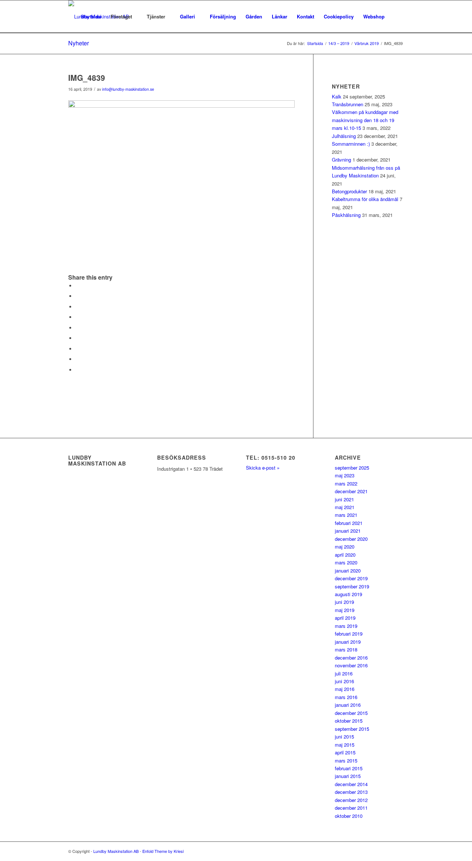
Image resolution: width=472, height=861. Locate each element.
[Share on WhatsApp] (77, 306)
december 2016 (351, 657)
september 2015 (352, 728)
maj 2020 (344, 546)
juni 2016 (344, 681)
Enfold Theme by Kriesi (163, 851)
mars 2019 (346, 625)
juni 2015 (344, 736)
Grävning (341, 159)
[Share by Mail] (77, 369)
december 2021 (351, 491)
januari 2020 (348, 570)
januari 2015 (348, 775)
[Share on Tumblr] (77, 338)
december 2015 (351, 712)
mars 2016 (346, 697)
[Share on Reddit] (77, 359)
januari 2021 (348, 530)
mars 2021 (346, 514)
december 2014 (351, 784)
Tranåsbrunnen (347, 104)
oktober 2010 (348, 815)
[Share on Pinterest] (77, 317)
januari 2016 (348, 704)
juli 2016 (344, 673)
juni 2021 (344, 499)
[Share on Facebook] (77, 285)
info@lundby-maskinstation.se (128, 89)
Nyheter (78, 43)
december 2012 (351, 799)
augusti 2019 (348, 594)
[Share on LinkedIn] (77, 327)
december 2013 (351, 791)
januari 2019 (348, 641)
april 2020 (345, 554)
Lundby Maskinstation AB (116, 851)
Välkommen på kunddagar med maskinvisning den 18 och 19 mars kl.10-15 (365, 119)
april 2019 (345, 617)
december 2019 (351, 578)
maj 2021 (344, 507)
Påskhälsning (346, 214)
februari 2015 (348, 768)
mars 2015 (346, 760)
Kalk (336, 96)
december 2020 (351, 538)
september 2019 (352, 586)
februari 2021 (348, 522)
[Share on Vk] (77, 348)
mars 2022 (346, 483)
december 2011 (351, 807)
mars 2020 (346, 562)
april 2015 (345, 752)
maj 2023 (344, 475)
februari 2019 (348, 633)
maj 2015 (344, 744)
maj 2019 (344, 609)
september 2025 (352, 467)
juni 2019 (344, 601)
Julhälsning (344, 135)
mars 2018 (346, 649)
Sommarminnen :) (351, 143)
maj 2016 (344, 688)
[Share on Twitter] (77, 296)
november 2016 (351, 665)
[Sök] (396, 16)
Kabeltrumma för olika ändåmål (365, 199)
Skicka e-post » (263, 467)
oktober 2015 (348, 720)
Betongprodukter (349, 191)
